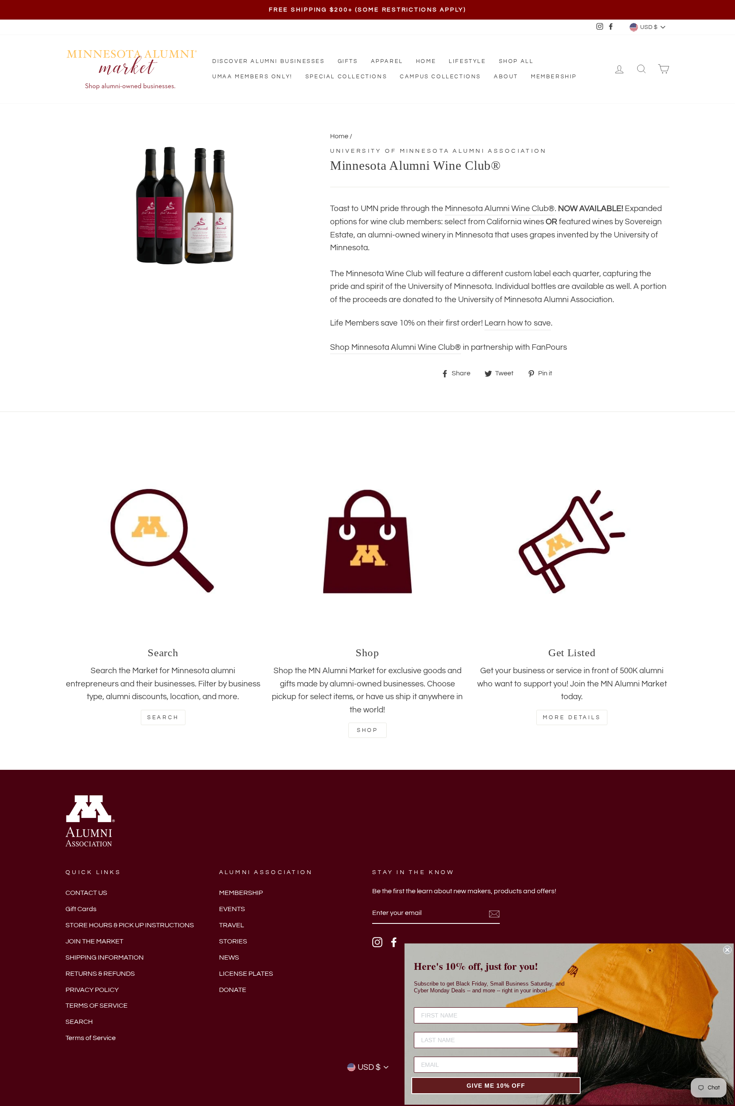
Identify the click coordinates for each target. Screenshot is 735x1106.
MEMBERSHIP (241, 892)
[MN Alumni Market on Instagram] (377, 942)
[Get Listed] (571, 541)
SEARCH (79, 1021)
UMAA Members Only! (252, 77)
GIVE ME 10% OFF (496, 1085)
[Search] (163, 541)
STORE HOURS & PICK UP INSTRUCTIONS (130, 925)
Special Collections (346, 77)
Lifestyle (467, 61)
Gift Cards (81, 909)
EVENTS (232, 909)
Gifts (348, 61)
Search (163, 717)
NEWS (229, 957)
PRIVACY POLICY (92, 989)
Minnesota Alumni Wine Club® (500, 208)
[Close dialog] (727, 950)
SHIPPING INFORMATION (105, 957)
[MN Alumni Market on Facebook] (394, 942)
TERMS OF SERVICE (97, 1005)
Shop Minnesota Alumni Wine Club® (395, 347)
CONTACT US (86, 892)
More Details (572, 717)
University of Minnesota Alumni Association (438, 151)
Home (426, 61)
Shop (368, 730)
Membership (554, 77)
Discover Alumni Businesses (268, 61)
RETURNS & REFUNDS (100, 973)
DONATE (232, 989)
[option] (367, 9)
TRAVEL (231, 925)
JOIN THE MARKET (94, 941)
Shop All (516, 61)
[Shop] (367, 541)
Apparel (387, 61)
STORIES (233, 941)
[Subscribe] (494, 913)
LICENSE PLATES (246, 973)
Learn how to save (517, 323)
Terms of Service (91, 1038)
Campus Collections (440, 77)
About (506, 77)
